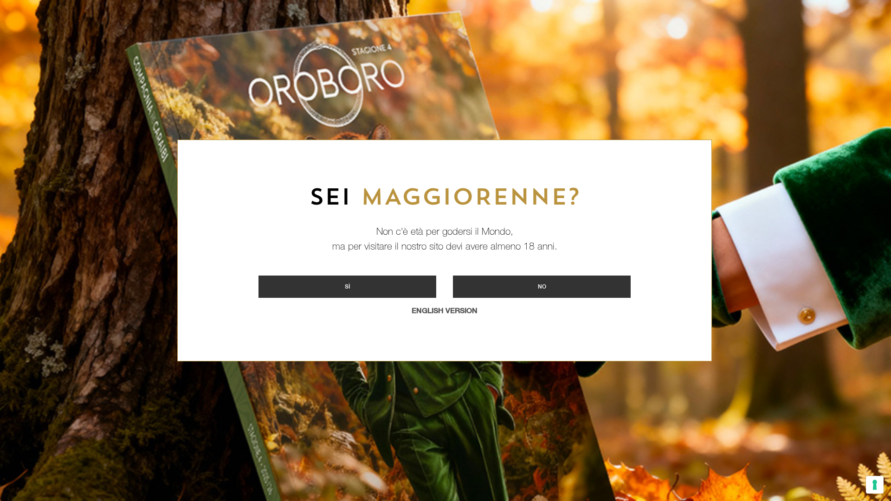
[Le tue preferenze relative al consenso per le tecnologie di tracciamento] (875, 485)
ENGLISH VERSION (445, 310)
